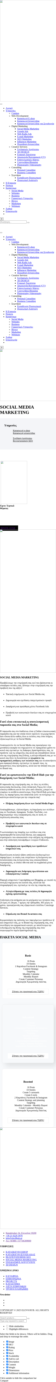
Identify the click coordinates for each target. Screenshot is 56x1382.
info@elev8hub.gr (35, 227)
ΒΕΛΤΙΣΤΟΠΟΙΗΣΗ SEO (18, 1257)
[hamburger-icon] (1, 104)
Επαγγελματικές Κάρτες (28, 159)
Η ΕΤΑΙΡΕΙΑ (12, 1276)
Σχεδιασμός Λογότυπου (28, 149)
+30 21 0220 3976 (14, 227)
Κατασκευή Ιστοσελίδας (28, 121)
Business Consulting (26, 172)
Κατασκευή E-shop (26, 118)
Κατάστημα (11, 188)
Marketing (16, 203)
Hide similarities (16, 1326)
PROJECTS (11, 1281)
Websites (15, 193)
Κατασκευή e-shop (21, 430)
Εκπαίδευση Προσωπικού (29, 178)
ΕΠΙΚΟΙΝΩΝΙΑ (13, 1278)
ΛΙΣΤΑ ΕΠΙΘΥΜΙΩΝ (16, 1286)
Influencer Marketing (26, 141)
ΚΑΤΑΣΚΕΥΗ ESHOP (17, 1252)
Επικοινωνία (11, 211)
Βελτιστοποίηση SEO (23, 441)
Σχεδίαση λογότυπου (22, 438)
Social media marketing (23, 436)
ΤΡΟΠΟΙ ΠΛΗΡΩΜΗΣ (17, 1289)
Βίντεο (14, 201)
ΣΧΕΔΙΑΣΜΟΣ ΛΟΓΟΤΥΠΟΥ (20, 1262)
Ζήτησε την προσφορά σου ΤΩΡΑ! (28, 991)
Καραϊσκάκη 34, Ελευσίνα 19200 (21, 1233)
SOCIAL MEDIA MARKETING (21, 1259)
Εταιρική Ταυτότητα (26, 154)
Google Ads (22, 131)
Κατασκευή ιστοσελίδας (24, 433)
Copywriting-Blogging (27, 162)
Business (15, 196)
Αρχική (9, 108)
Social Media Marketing (28, 129)
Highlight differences (18, 1329)
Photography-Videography (29, 165)
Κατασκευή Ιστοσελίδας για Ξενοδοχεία (35, 123)
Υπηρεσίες (11, 111)
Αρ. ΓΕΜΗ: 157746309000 (18, 1241)
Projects (9, 185)
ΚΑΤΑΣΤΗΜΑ (13, 1284)
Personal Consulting (26, 170)
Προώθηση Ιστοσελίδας (28, 144)
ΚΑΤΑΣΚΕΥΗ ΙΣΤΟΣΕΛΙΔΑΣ (20, 1254)
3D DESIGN (23, 152)
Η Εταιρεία (11, 183)
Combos (15, 113)
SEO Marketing (24, 139)
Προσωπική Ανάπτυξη (27, 180)
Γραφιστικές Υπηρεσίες (22, 198)
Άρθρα (9, 208)
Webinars (15, 206)
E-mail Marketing (25, 136)
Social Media (17, 190)
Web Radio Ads (24, 134)
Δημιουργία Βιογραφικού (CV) (31, 157)
